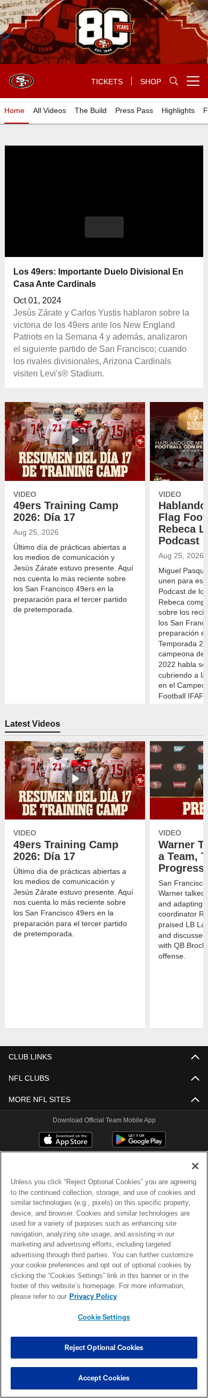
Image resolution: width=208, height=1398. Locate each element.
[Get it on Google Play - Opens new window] (139, 1145)
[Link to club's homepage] (21, 76)
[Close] (195, 1166)
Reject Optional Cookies (104, 1347)
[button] (104, 227)
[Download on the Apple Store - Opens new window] (65, 1141)
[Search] (174, 81)
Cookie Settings (104, 1317)
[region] (104, 1274)
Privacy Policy (90, 1296)
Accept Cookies (104, 1377)
